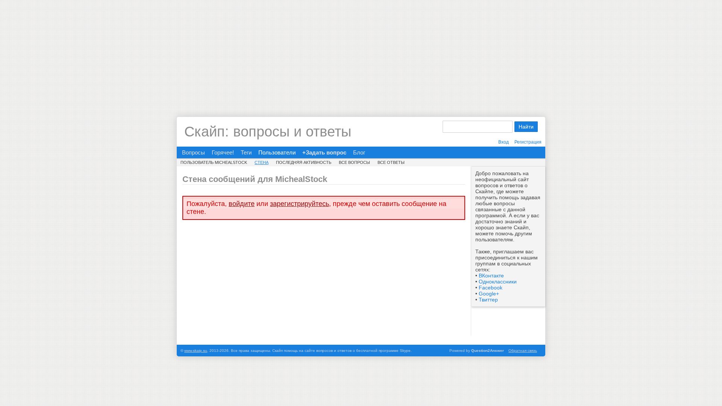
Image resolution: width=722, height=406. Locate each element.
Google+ (489, 294)
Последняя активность (303, 162)
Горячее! (223, 152)
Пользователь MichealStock (213, 162)
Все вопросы (354, 162)
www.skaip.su (195, 350)
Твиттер (488, 300)
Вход (503, 142)
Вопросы (193, 152)
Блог (359, 152)
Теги (246, 152)
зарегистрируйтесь (299, 204)
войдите (242, 204)
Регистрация (528, 142)
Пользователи (277, 152)
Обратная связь (522, 350)
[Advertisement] (361, 52)
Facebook (490, 288)
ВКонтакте (491, 276)
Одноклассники (498, 282)
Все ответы (391, 162)
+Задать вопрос (324, 152)
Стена (261, 162)
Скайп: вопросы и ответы (267, 131)
